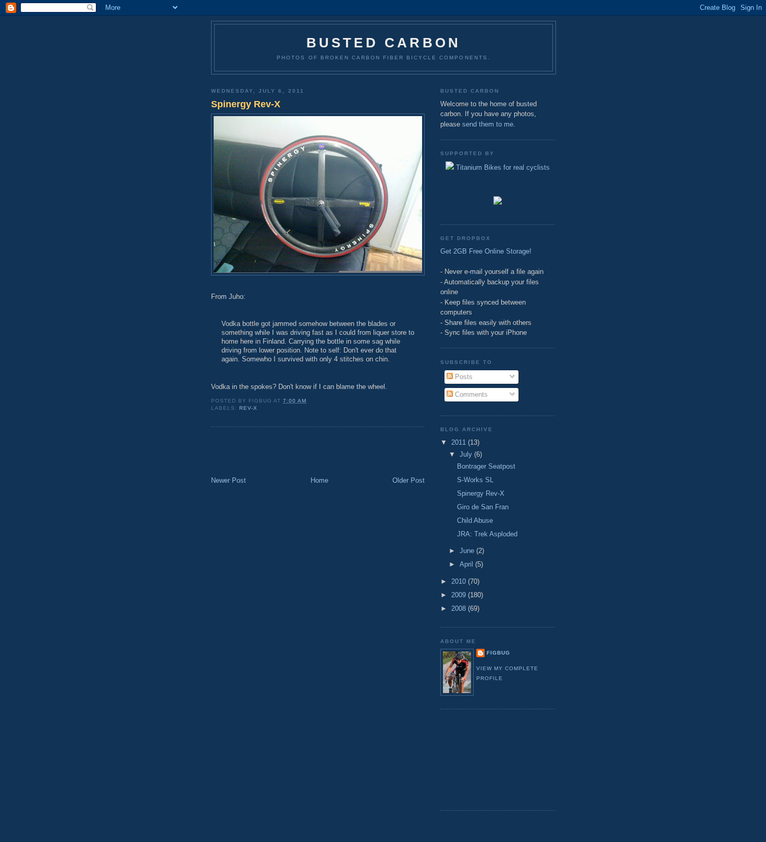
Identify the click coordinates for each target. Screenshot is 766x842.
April (467, 564)
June (468, 551)
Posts (463, 377)
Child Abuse (475, 520)
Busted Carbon (383, 43)
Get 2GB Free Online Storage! (486, 251)
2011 (459, 442)
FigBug (498, 653)
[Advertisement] (272, 452)
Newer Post (228, 480)
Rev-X (248, 408)
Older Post (408, 480)
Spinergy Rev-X (245, 104)
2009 (459, 595)
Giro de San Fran (483, 507)
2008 (459, 608)
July (467, 454)
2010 (459, 581)
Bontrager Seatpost (486, 466)
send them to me (487, 124)
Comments (470, 394)
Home (319, 480)
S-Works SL (475, 480)
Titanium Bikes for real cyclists (502, 167)
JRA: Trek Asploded (487, 534)
